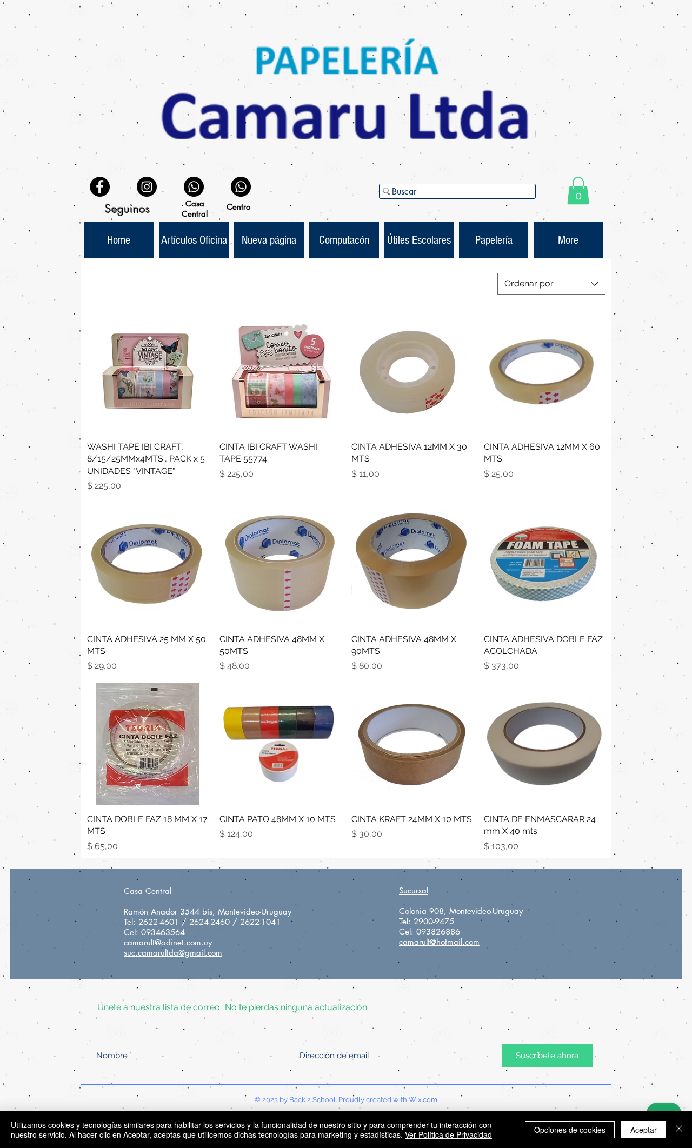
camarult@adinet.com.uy (168, 942)
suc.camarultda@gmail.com (173, 952)
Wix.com (423, 1100)
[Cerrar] (679, 1129)
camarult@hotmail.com (439, 942)
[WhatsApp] (194, 187)
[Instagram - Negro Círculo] (147, 187)
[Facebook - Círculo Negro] (100, 187)
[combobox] (551, 284)
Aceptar (643, 1129)
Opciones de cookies (570, 1129)
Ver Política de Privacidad (448, 1134)
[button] (578, 190)
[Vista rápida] (148, 371)
